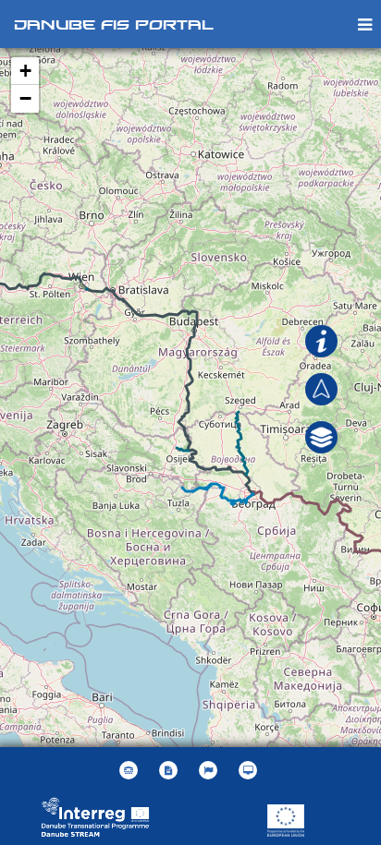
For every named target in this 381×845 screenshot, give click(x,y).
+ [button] (25, 70)
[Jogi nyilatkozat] (171, 770)
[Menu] (365, 23)
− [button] (25, 98)
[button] (321, 436)
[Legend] (321, 340)
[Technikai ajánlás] (250, 770)
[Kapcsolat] (131, 770)
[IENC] (321, 388)
